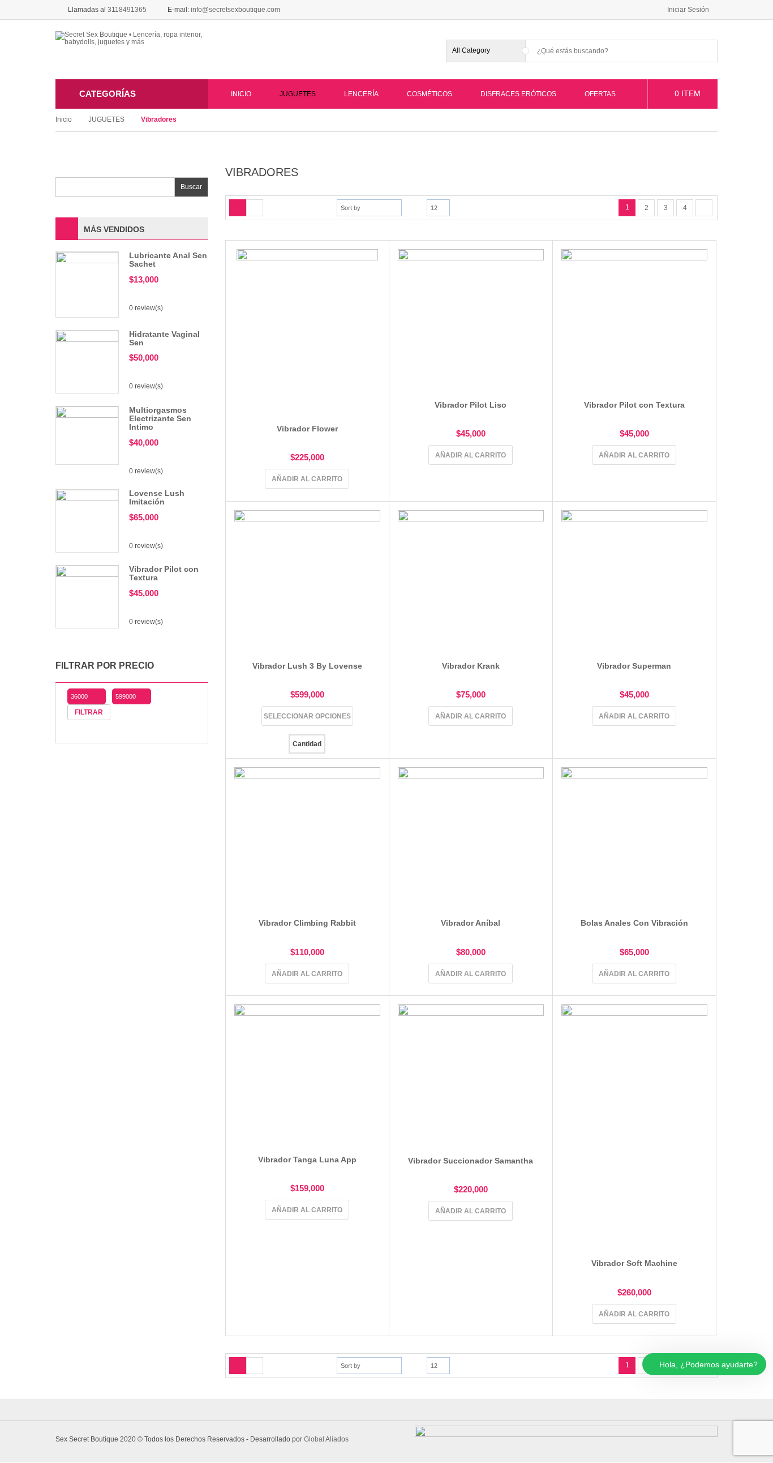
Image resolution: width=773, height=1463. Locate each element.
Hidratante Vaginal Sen (164, 338)
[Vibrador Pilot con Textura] (87, 596)
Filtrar (89, 712)
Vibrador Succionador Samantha (470, 1160)
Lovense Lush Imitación (156, 497)
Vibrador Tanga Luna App (307, 1159)
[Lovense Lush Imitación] (87, 520)
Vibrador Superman (634, 665)
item (688, 93)
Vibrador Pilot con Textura (164, 573)
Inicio (63, 119)
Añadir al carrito (307, 479)
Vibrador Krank (471, 665)
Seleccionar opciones (307, 716)
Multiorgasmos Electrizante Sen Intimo (160, 418)
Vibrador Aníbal (470, 922)
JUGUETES (106, 119)
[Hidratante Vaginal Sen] (87, 361)
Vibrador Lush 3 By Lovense (307, 665)
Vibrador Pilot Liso (470, 404)
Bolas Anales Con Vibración (634, 922)
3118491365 (127, 10)
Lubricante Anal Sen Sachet (168, 259)
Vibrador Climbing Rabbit (307, 922)
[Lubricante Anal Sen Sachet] (87, 284)
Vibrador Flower (307, 428)
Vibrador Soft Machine (634, 1263)
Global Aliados (326, 1439)
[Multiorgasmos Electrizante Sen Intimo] (87, 435)
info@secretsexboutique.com (235, 10)
